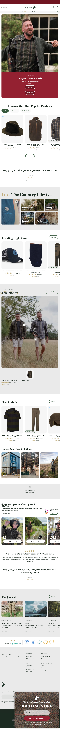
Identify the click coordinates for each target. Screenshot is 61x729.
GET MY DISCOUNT (37, 718)
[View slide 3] (30, 181)
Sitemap (43, 668)
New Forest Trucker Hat (12, 271)
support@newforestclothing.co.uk (11, 656)
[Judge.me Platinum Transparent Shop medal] (39, 642)
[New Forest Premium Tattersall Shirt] (24, 325)
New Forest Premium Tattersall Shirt (16, 380)
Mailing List (29, 671)
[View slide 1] (26, 181)
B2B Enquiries (45, 670)
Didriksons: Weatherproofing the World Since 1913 (34, 625)
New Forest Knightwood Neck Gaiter (35, 271)
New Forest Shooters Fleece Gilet (35, 145)
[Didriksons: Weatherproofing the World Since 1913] (36, 609)
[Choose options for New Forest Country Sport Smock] (54, 537)
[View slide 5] (33, 181)
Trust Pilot (29, 561)
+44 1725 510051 (6, 654)
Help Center (29, 656)
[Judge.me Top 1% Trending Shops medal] (51, 642)
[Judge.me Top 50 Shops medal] (45, 642)
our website (50, 559)
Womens (30, 92)
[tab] (5, 111)
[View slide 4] (32, 181)
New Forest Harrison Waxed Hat (12, 145)
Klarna (42, 665)
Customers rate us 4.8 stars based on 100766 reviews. (30, 554)
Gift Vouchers (30, 669)
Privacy (43, 658)
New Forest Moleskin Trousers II (35, 436)
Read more (4, 631)
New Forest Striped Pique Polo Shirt (12, 436)
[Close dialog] (57, 693)
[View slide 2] (28, 181)
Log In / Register (45, 656)
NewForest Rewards (29, 666)
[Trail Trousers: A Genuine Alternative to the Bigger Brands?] (12, 609)
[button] (9, 148)
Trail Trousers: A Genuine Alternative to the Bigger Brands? (11, 625)
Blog (27, 663)
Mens (30, 87)
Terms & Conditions (46, 663)
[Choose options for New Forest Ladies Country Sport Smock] (4, 537)
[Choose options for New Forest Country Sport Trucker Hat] (51, 537)
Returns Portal (30, 658)
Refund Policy (45, 661)
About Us (28, 661)
